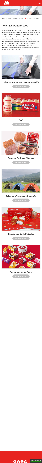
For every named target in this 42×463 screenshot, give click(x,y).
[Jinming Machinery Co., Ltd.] (21, 3)
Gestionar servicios (36, 460)
